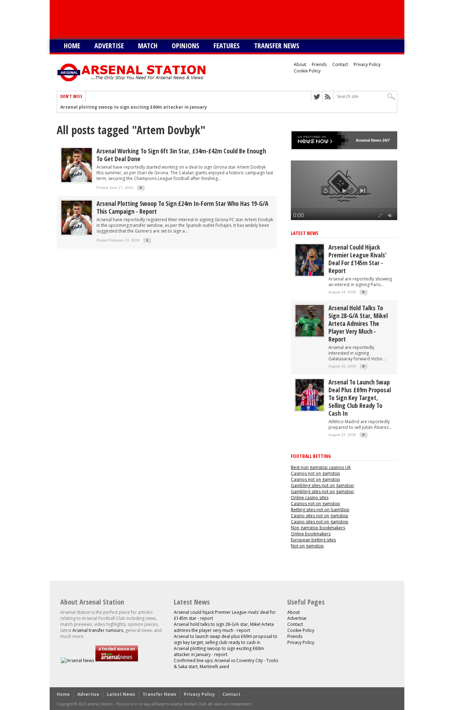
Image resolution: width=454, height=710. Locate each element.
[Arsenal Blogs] (117, 660)
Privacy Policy (367, 64)
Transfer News (276, 45)
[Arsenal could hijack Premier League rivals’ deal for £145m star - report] (309, 274)
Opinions (185, 45)
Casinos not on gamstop (315, 473)
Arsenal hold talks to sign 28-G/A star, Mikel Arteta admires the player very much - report (358, 323)
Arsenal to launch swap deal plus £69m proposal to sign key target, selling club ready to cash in (359, 397)
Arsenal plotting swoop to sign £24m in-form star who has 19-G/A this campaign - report (182, 207)
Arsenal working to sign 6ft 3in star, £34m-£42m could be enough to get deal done (181, 155)
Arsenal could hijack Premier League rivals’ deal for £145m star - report (357, 258)
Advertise (109, 45)
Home (72, 45)
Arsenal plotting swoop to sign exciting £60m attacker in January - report (143, 107)
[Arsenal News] (77, 660)
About (300, 64)
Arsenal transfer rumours (97, 630)
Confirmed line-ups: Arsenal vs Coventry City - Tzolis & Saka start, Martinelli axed (226, 663)
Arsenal (363, 140)
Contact (340, 64)
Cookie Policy (307, 71)
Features (227, 45)
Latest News (305, 233)
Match (147, 45)
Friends (319, 64)
